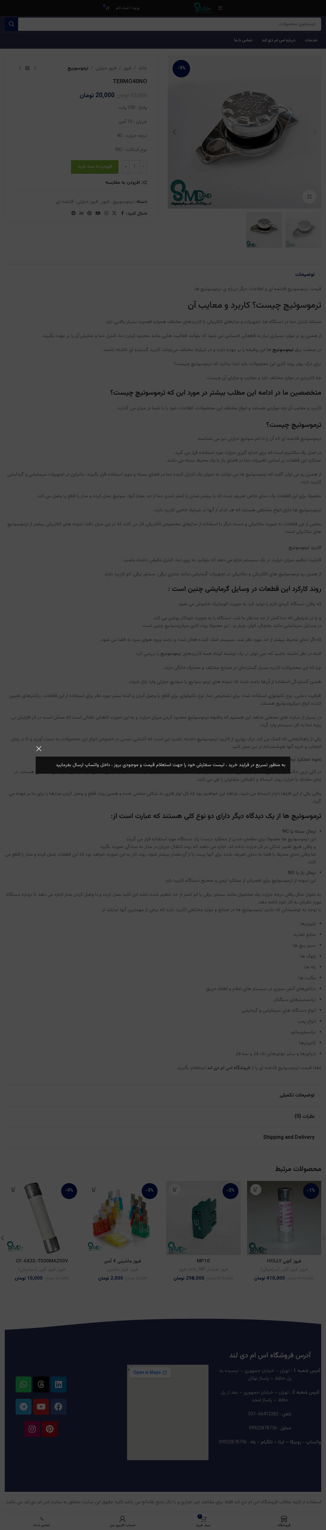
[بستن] (39, 749)
